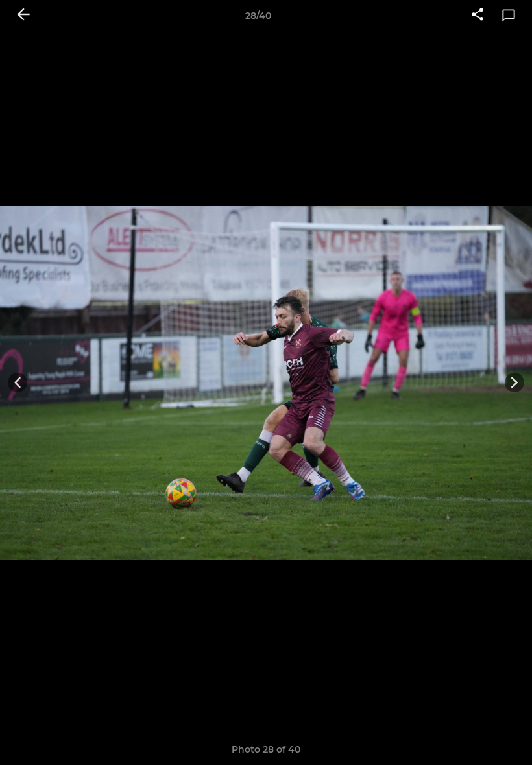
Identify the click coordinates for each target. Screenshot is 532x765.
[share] (477, 15)
